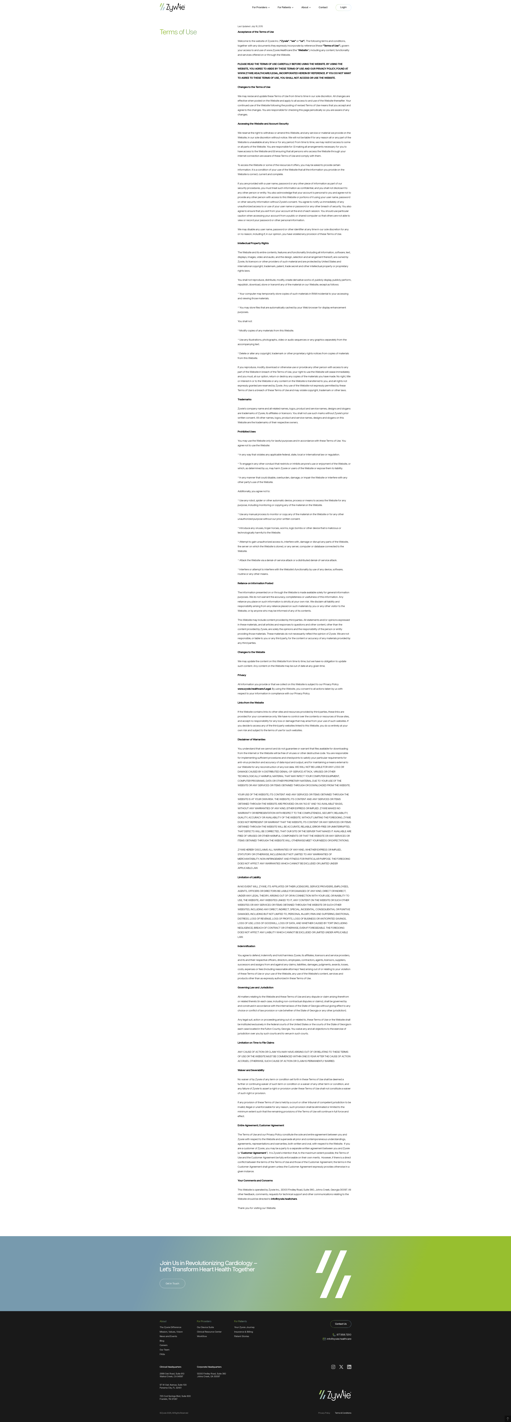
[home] (172, 7)
